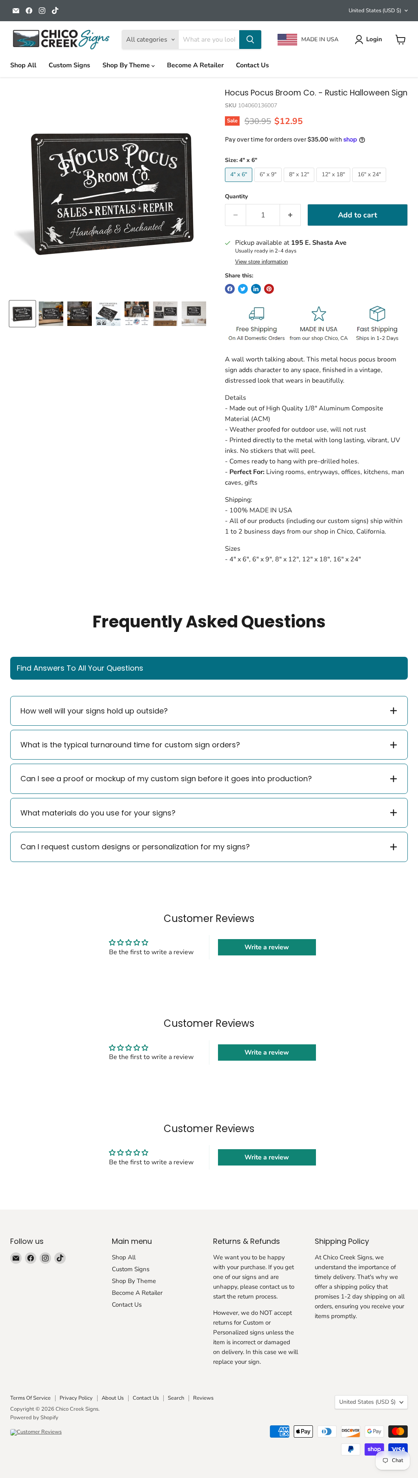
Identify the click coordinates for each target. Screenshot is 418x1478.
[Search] (250, 39)
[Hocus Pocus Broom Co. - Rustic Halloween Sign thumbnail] (51, 314)
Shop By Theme (126, 65)
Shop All (23, 65)
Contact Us (252, 65)
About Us (113, 1398)
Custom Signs (69, 65)
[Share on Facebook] (230, 289)
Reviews (203, 1398)
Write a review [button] (267, 947)
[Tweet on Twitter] (243, 289)
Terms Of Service (30, 1398)
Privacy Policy (76, 1398)
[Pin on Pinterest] (269, 289)
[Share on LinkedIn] (256, 289)
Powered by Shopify (34, 1417)
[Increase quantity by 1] (290, 215)
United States (375, 10)
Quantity (236, 196)
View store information (261, 262)
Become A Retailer (195, 65)
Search (176, 1398)
